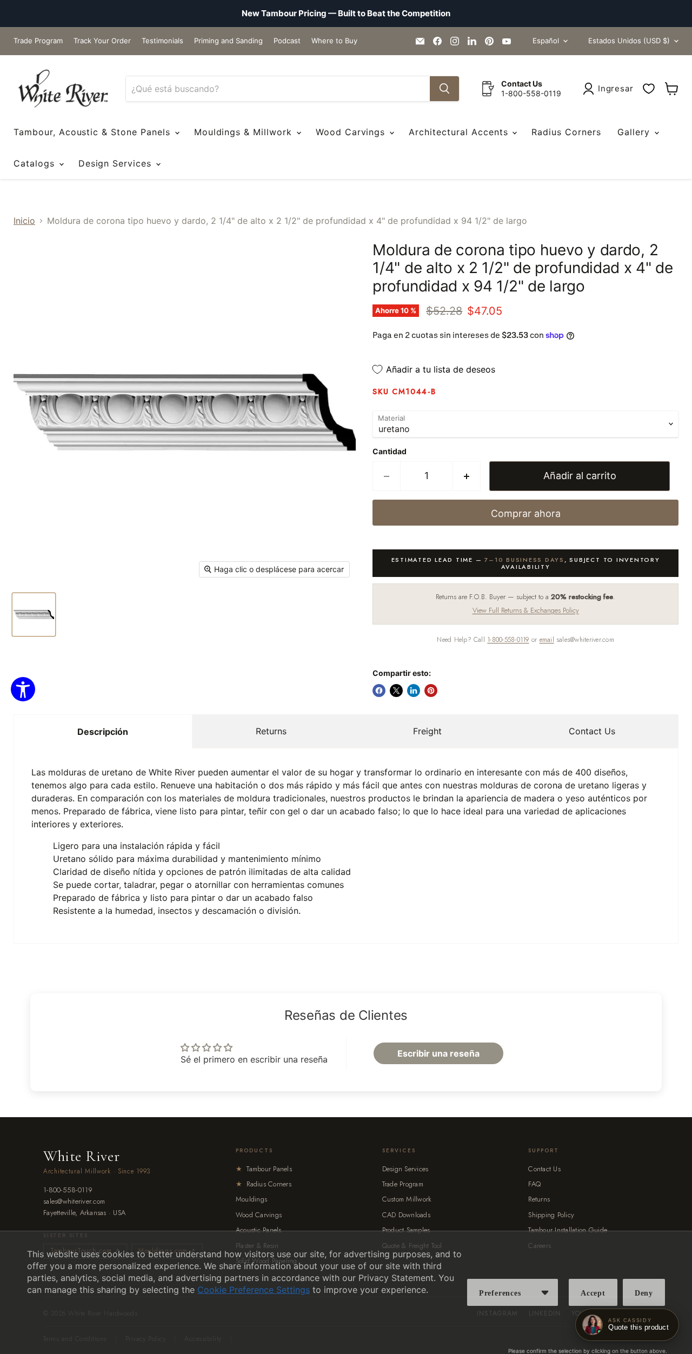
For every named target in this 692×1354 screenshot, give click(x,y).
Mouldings (251, 1199)
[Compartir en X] (396, 690)
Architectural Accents (460, 132)
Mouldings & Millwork (244, 132)
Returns (271, 731)
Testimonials (162, 41)
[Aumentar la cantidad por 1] (467, 476)
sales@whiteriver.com (74, 1202)
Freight (427, 731)
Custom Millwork (407, 1199)
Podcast (287, 41)
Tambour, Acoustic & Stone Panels (94, 132)
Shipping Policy (551, 1215)
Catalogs (36, 163)
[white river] (63, 89)
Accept (593, 1293)
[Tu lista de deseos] (648, 88)
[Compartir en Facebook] (378, 690)
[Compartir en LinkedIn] (413, 690)
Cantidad (389, 451)
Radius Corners (566, 132)
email (547, 640)
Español (546, 40)
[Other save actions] (545, 1292)
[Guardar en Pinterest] (430, 690)
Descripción (102, 731)
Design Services (116, 163)
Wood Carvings (352, 132)
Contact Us (592, 731)
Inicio (24, 220)
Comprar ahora (526, 513)
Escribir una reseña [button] (438, 1053)
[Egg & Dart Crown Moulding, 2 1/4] (33, 614)
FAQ (534, 1184)
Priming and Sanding (228, 41)
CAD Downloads (406, 1215)
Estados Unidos (629, 40)
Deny (644, 1293)
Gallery (635, 132)
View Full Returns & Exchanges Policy (526, 610)
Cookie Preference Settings (253, 1289)
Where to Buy (334, 41)
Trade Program (38, 41)
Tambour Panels (264, 1169)
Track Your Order (102, 41)
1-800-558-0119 (508, 640)
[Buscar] (444, 88)
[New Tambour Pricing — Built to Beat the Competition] (346, 13)
